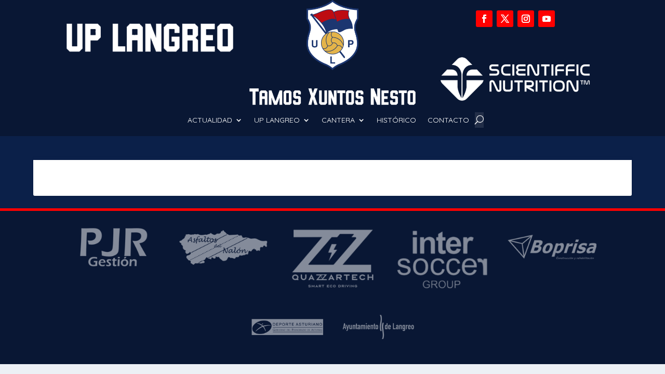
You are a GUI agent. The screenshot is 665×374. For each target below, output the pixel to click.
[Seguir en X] (505, 18)
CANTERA (338, 120)
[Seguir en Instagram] (525, 18)
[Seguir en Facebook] (484, 18)
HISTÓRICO (396, 120)
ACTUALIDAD (210, 120)
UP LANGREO (277, 120)
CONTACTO (448, 120)
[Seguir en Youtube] (546, 18)
